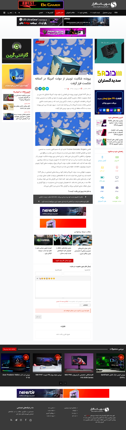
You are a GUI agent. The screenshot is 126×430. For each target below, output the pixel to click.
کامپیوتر (116, 160)
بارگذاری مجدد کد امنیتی (62, 301)
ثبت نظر (38, 317)
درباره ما (74, 413)
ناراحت (51, 278)
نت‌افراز (88, 416)
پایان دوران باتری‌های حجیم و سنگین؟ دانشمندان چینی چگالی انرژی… (83, 251)
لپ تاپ (102, 171)
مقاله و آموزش (27, 103)
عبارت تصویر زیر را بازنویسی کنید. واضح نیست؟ (73, 301)
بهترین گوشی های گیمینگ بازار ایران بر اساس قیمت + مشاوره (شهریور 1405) (115, 141)
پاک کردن (40, 278)
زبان (49, 278)
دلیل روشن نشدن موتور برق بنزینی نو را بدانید (22, 107)
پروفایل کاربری (50, 413)
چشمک (54, 278)
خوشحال (44, 278)
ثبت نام (74, 416)
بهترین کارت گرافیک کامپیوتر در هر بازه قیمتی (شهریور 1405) (115, 132)
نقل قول (37, 278)
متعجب (47, 278)
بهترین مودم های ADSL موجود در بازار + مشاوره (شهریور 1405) (115, 123)
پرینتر (116, 191)
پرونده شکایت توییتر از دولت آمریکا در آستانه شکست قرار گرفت (63, 81)
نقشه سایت (51, 411)
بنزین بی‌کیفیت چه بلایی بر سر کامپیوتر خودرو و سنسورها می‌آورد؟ (22, 97)
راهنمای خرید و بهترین (70, 408)
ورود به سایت (50, 416)
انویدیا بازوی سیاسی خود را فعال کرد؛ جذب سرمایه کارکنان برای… (44, 251)
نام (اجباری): (87, 270)
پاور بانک (102, 181)
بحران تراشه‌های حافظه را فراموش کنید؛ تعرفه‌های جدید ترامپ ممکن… (63, 251)
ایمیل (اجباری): (58, 270)
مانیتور (117, 181)
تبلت (116, 171)
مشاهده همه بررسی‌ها (9, 349)
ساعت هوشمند (116, 201)
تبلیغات (74, 411)
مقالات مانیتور (27, 112)
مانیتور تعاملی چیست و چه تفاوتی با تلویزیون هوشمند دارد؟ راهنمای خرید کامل (22, 116)
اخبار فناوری (40, 42)
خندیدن (42, 278)
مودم (102, 191)
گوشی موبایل (102, 160)
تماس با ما (51, 408)
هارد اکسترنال (102, 201)
